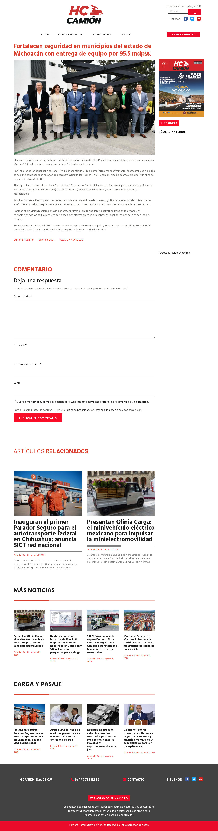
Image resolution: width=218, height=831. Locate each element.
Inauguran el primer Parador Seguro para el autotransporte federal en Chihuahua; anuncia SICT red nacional (45, 533)
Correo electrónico (27, 364)
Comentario (23, 296)
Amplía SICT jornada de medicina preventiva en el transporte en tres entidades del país (65, 735)
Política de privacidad (77, 409)
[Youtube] (199, 19)
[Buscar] (194, 12)
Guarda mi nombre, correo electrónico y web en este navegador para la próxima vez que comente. (82, 401)
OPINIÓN (124, 34)
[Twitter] (192, 19)
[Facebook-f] (186, 19)
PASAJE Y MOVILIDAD (71, 34)
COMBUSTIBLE (102, 34)
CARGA (45, 34)
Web (17, 383)
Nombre (20, 345)
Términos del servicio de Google (112, 409)
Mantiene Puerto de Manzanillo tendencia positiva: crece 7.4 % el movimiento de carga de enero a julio (139, 642)
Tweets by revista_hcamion (174, 252)
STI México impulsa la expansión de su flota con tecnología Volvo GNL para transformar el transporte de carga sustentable (102, 644)
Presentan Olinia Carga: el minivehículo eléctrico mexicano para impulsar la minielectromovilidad (121, 530)
